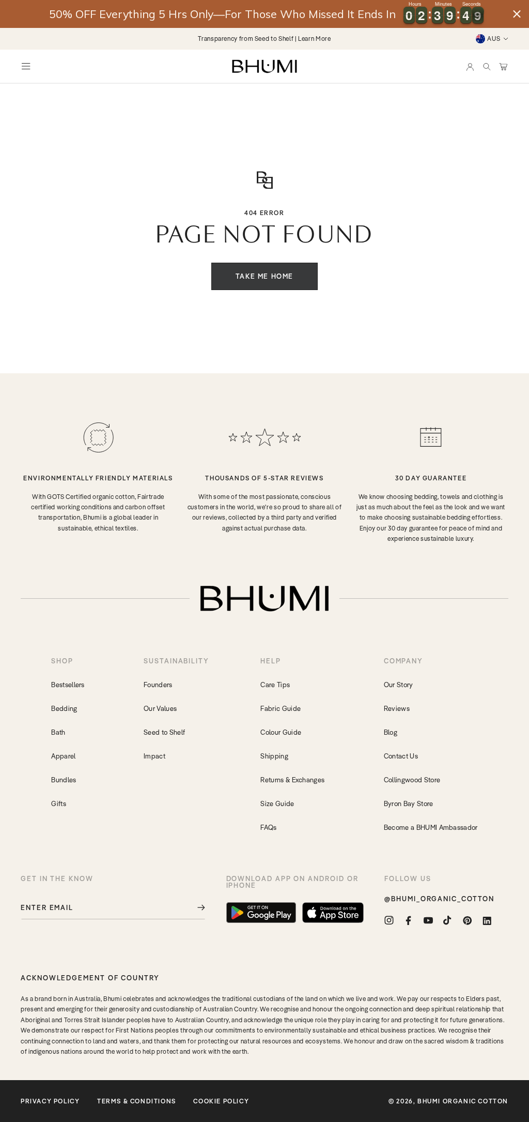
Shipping (274, 756)
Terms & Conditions (136, 1101)
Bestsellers (68, 684)
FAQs (268, 827)
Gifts (58, 803)
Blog (390, 732)
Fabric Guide (280, 708)
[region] (264, 14)
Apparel (63, 756)
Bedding (64, 708)
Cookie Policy (221, 1101)
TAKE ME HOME (264, 276)
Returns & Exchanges (292, 780)
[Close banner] (517, 14)
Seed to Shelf (164, 732)
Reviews (397, 708)
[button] (486, 66)
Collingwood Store (412, 780)
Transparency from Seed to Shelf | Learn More (264, 38)
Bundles (63, 780)
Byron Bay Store (408, 803)
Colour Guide (280, 732)
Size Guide (277, 803)
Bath (58, 732)
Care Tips (275, 684)
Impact (154, 756)
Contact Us (401, 756)
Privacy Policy (50, 1101)
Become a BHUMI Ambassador (431, 827)
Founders (158, 684)
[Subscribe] (193, 908)
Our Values (160, 708)
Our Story (398, 684)
